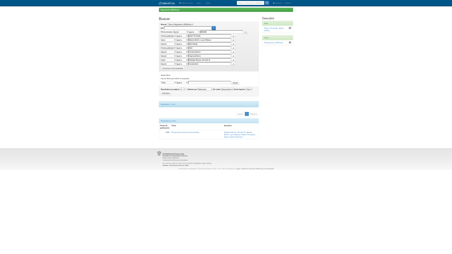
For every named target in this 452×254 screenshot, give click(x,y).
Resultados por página (170, 89)
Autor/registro (239, 89)
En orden (217, 89)
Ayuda (208, 3)
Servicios (278, 3)
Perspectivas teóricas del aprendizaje (185, 132)
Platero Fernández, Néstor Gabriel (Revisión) (240, 135)
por (162, 28)
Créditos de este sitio (247, 169)
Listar (198, 3)
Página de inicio (187, 3)
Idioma (287, 3)
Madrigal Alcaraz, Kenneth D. (235, 132)
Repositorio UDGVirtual (170, 10)
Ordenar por (192, 89)
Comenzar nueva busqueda (172, 68)
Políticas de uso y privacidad (265, 169)
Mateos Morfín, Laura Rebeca (238, 133)
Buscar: (164, 24)
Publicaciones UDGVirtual (273, 42)
